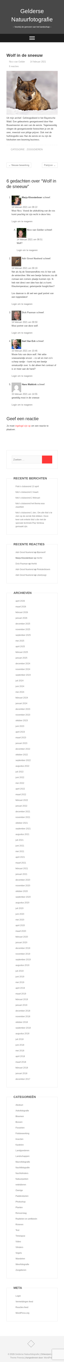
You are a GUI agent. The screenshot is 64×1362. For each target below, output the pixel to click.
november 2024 (23, 669)
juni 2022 (20, 777)
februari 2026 (22, 612)
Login (18, 1296)
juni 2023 (20, 726)
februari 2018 (22, 1068)
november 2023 (23, 715)
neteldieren (21, 1184)
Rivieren (19, 1224)
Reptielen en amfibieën (26, 1219)
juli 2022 (20, 772)
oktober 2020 (22, 891)
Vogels (19, 1253)
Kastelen (20, 1145)
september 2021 (23, 828)
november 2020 (23, 885)
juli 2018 (20, 1039)
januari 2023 (21, 743)
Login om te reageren (22, 221)
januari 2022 (21, 806)
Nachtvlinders (22, 1173)
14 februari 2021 (37, 61)
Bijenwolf (41, 552)
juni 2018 (20, 1045)
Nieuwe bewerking (19, 165)
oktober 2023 (22, 720)
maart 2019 (21, 994)
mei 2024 (20, 692)
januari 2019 (21, 1005)
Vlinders (19, 1247)
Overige (19, 1190)
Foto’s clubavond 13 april (27, 486)
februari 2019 (22, 999)
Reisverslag (21, 1213)
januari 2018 (21, 1073)
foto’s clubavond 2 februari (28, 498)
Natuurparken (22, 1179)
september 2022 (23, 760)
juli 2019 (20, 971)
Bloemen (20, 1116)
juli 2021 (20, 840)
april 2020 (20, 925)
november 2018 (23, 1016)
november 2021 (23, 817)
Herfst (39, 558)
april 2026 (20, 601)
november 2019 (23, 954)
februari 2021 (22, 868)
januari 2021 (21, 874)
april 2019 (20, 988)
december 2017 (23, 1079)
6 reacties (14, 66)
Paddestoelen (22, 1196)
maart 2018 (21, 1062)
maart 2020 (21, 931)
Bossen (19, 1122)
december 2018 (23, 1011)
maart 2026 (21, 606)
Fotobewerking (22, 1133)
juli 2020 (20, 908)
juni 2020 (20, 914)
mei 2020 (20, 920)
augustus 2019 (22, 965)
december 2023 (23, 709)
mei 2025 (20, 641)
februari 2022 (22, 800)
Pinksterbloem (43, 569)
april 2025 (20, 646)
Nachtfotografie (23, 1167)
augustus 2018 (22, 1033)
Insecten (19, 1139)
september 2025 (23, 635)
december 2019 (23, 948)
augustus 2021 (22, 834)
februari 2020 (22, 937)
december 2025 (23, 624)
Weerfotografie (22, 1264)
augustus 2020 (22, 902)
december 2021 (23, 811)
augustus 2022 (22, 766)
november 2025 (23, 629)
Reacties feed (22, 1307)
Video (18, 1241)
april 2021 (20, 857)
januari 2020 (21, 942)
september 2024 (23, 675)
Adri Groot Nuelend (32, 258)
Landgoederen (22, 1150)
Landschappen (23, 1156)
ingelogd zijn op (23, 426)
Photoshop (21, 1202)
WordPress (49, 1357)
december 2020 (23, 880)
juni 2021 (20, 846)
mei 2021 (20, 851)
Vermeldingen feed (24, 1301)
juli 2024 (20, 680)
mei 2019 (20, 982)
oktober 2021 (22, 823)
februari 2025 (22, 652)
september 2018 (23, 1028)
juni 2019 (20, 976)
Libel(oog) (41, 575)
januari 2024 (21, 703)
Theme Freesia (17, 1357)
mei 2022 (20, 783)
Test (17, 1230)
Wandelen (20, 1258)
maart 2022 (21, 794)
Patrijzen (50, 165)
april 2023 (20, 732)
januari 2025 (21, 658)
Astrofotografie (22, 1110)
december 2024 (23, 663)
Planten (19, 1207)
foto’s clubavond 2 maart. (27, 492)
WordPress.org (22, 1313)
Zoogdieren (35, 149)
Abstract (19, 1105)
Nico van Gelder (16, 61)
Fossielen (20, 1128)
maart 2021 (21, 863)
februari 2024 (22, 698)
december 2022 (23, 749)
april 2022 (20, 789)
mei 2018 (20, 1050)
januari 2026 (21, 618)
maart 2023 (21, 737)
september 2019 (23, 959)
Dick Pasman (29, 312)
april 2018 (20, 1056)
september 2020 (23, 897)
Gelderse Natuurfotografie (32, 15)
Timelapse (20, 1236)
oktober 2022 (22, 754)
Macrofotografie (23, 1162)
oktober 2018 (22, 1022)
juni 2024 (20, 686)
